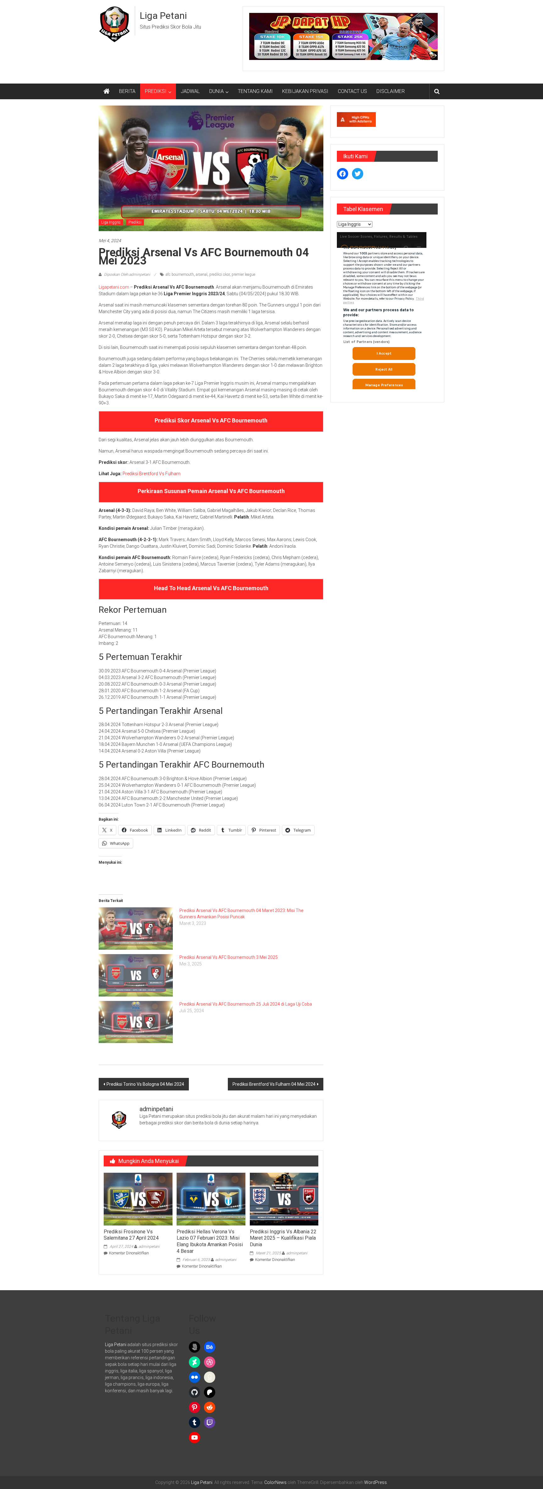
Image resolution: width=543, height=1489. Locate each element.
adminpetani (149, 1246)
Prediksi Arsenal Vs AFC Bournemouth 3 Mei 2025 (228, 957)
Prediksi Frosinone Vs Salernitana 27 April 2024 (131, 1235)
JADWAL (190, 91)
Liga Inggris (111, 222)
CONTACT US (352, 91)
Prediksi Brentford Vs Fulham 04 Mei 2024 (274, 1084)
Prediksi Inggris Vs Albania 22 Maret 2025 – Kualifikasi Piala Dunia (283, 1238)
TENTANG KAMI (255, 91)
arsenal (201, 274)
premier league (243, 274)
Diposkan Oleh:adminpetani (127, 274)
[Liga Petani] (106, 91)
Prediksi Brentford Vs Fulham (151, 473)
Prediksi (135, 222)
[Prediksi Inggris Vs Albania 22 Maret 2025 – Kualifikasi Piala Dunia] (284, 1198)
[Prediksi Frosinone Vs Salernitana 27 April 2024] (138, 1198)
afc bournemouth (180, 274)
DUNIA (216, 91)
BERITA (127, 91)
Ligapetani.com (114, 287)
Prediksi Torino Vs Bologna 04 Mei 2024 (145, 1084)
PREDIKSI (156, 91)
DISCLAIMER (390, 91)
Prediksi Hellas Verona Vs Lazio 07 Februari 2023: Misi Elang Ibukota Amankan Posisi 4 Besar (210, 1241)
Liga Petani (163, 15)
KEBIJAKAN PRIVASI (305, 91)
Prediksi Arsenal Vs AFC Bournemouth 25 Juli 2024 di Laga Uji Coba (245, 1004)
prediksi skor (219, 274)
